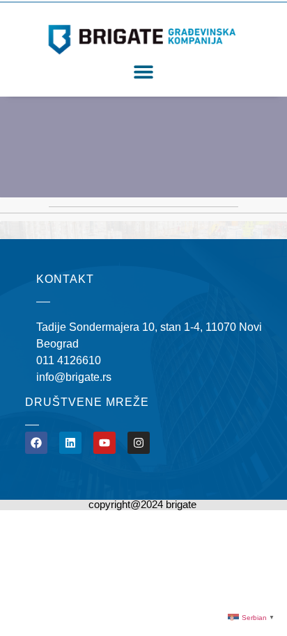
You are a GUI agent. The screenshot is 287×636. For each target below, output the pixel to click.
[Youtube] (104, 443)
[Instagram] (138, 443)
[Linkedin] (70, 443)
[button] (144, 72)
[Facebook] (36, 443)
